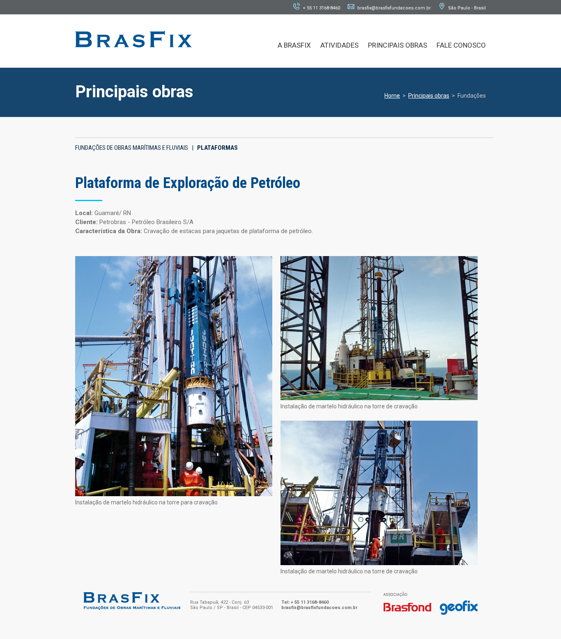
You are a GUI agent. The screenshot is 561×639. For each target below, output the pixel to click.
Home (392, 95)
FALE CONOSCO (461, 45)
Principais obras (428, 95)
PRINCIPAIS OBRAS (397, 45)
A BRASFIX (294, 45)
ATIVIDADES (339, 45)
